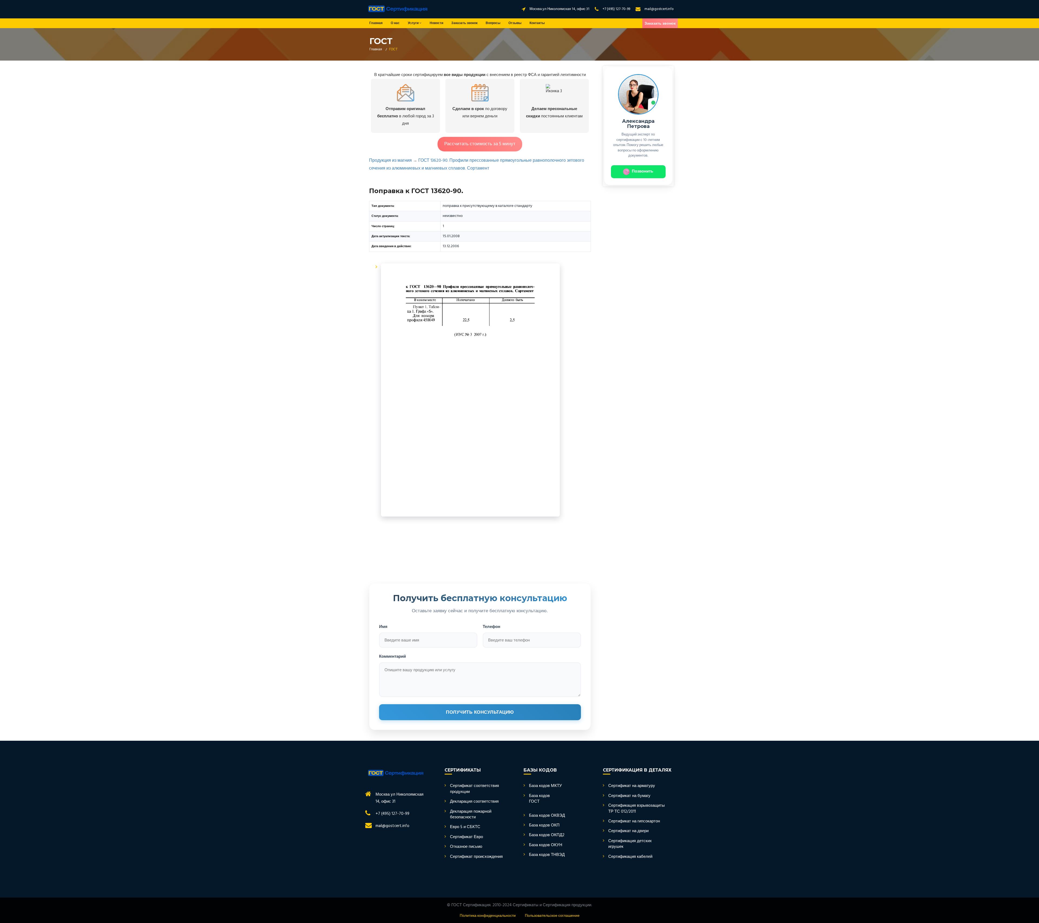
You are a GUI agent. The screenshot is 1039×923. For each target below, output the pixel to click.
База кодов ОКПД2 (546, 835)
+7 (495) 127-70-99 (616, 9)
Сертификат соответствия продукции (474, 789)
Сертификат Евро (466, 837)
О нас (395, 23)
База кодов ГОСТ (539, 799)
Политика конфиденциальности (488, 916)
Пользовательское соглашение (552, 916)
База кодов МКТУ (545, 786)
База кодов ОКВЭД (547, 816)
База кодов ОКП (544, 825)
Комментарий (392, 656)
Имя (383, 626)
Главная (376, 23)
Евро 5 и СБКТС (465, 827)
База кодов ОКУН (545, 845)
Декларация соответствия (474, 802)
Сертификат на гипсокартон (634, 821)
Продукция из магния (390, 160)
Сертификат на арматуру (631, 786)
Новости (436, 23)
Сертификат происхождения (476, 857)
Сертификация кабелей (630, 857)
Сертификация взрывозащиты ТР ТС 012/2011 (636, 809)
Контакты (537, 23)
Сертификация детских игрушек (630, 844)
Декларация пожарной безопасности (470, 815)
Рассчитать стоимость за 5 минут (479, 144)
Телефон (491, 626)
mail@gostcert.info (659, 9)
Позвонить (642, 171)
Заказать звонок (464, 23)
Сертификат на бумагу (629, 796)
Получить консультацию (480, 712)
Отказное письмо (466, 847)
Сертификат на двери (628, 831)
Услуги (413, 23)
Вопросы (493, 23)
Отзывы (514, 23)
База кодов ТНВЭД (547, 855)
